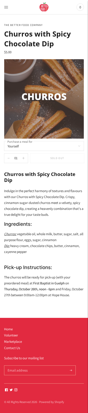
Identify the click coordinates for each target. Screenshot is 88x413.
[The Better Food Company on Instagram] (15, 390)
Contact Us (12, 348)
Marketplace (13, 341)
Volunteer (11, 335)
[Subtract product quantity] (23, 158)
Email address (17, 366)
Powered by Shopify (51, 402)
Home (8, 329)
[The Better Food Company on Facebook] (6, 390)
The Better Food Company (23, 25)
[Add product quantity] (8, 158)
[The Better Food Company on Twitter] (11, 390)
